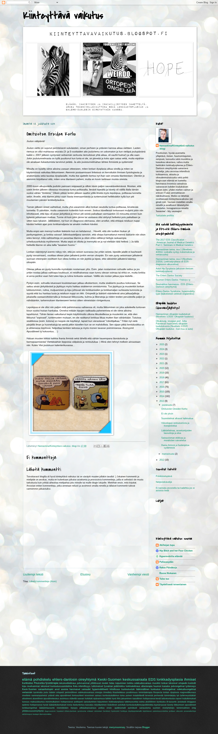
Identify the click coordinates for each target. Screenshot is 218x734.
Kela (75, 686)
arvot (57, 689)
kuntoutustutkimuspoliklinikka (139, 705)
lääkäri (52, 692)
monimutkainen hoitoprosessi (59, 702)
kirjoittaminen (100, 705)
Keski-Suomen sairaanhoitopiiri (37, 689)
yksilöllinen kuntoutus (155, 702)
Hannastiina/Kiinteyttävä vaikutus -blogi (176, 147)
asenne (64, 689)
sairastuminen (90, 702)
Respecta (157, 692)
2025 (162, 344)
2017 (162, 382)
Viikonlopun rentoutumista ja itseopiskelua (175, 424)
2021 (162, 363)
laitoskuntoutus (168, 699)
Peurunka (39, 682)
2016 (162, 387)
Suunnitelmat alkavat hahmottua (177, 418)
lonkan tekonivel (169, 683)
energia (98, 692)
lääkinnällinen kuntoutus (148, 689)
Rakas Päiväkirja (168, 567)
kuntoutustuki (128, 689)
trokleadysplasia (116, 702)
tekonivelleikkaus (67, 683)
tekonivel (45, 686)
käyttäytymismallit (135, 711)
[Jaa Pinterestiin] (108, 446)
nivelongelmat (168, 689)
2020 (162, 368)
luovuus (25, 702)
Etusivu (85, 574)
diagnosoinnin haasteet (54, 711)
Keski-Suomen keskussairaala (122, 679)
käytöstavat (147, 711)
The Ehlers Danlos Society (169, 275)
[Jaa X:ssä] (101, 446)
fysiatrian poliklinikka (114, 686)
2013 (162, 401)
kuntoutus (27, 682)
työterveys (190, 686)
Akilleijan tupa (167, 545)
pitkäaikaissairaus (88, 708)
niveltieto (26, 695)
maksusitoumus (37, 702)
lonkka (130, 683)
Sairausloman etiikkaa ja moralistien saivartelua (173, 439)
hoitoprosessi (36, 705)
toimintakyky (170, 695)
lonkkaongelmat (29, 708)
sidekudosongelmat (186, 689)
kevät (158, 699)
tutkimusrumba (131, 702)
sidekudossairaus (142, 683)
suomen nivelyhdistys (163, 708)
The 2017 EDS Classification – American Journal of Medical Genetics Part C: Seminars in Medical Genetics (175, 242)
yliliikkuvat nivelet (99, 683)
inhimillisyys (84, 686)
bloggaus (191, 702)
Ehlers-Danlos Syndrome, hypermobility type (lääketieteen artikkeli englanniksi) (175, 292)
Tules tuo (164, 579)
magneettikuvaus (188, 692)
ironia (69, 705)
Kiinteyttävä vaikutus (63, 16)
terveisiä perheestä (154, 695)
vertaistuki (27, 692)
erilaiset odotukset (94, 711)
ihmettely (107, 692)
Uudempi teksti (33, 574)
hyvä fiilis (116, 699)
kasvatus (89, 705)
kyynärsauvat (160, 705)
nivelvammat (33, 686)
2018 (162, 377)
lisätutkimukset (189, 699)
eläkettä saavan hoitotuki (81, 699)
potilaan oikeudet (176, 711)
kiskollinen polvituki (116, 705)
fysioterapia (51, 682)
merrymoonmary (117, 727)
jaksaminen (126, 699)
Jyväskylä (181, 702)
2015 (162, 391)
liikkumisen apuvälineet (185, 705)
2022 (162, 358)
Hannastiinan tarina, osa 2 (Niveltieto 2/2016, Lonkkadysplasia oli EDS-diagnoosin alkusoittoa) (174, 262)
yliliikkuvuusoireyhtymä (33, 711)
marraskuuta (168, 454)
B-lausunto (172, 702)
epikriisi (25, 705)
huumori (157, 686)
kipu (24, 686)
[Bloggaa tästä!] (98, 446)
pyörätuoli (132, 708)
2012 (162, 460)
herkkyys (123, 711)
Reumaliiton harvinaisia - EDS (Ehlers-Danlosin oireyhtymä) (175, 285)
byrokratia (38, 692)
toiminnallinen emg (186, 708)
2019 (162, 372)
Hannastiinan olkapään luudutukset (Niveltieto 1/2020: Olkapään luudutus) (174, 315)
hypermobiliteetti (100, 689)
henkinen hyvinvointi (111, 711)
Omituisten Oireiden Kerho (174, 409)
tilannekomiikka (45, 714)
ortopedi (60, 692)
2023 (162, 354)
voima (142, 702)
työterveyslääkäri (188, 695)
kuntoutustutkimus (111, 695)
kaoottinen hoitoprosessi (144, 699)
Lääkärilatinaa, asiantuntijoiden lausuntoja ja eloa (176, 431)
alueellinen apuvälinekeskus (46, 699)
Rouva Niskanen (167, 573)
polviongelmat (178, 686)
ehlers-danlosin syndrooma (75, 711)
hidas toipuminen (117, 683)
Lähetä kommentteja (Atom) (43, 581)
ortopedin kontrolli (187, 683)
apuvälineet (65, 695)
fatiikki (108, 699)
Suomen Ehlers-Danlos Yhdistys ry (173, 280)
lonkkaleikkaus (133, 686)
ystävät (51, 695)
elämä (27, 679)
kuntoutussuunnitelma (61, 686)
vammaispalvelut (39, 695)
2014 (162, 396)
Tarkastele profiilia (165, 215)
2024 (162, 349)
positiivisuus (132, 692)
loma (122, 695)
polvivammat (83, 683)
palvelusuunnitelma (160, 711)
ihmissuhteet (78, 695)
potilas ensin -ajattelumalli (112, 708)
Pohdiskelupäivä (164, 476)
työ (178, 695)
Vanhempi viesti (138, 574)
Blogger (146, 727)
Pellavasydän (166, 562)
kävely (170, 705)
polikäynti (78, 702)
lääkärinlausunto (47, 708)
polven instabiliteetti (135, 695)
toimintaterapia (145, 692)
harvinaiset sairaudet (80, 689)
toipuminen (102, 702)
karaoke (166, 686)
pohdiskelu (42, 679)
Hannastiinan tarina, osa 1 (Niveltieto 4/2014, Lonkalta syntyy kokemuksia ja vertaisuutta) (175, 252)
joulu (46, 692)
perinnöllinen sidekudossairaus (79, 692)
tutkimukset (97, 686)
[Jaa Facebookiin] (105, 446)
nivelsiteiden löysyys (67, 708)
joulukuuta (167, 405)
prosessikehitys (190, 711)
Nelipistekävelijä (164, 482)
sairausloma (145, 708)
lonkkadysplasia (170, 679)
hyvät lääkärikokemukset (54, 705)
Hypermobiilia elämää (170, 556)
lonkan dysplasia (171, 692)
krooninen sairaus (93, 695)
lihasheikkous (119, 692)
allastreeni (27, 699)
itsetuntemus (79, 705)
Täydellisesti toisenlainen (172, 584)
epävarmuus (99, 699)
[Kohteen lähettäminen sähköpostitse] (95, 446)
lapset (179, 699)
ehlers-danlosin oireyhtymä (74, 679)
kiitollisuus (115, 689)
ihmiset (190, 679)
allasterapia (146, 686)
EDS (152, 679)
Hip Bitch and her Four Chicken (176, 550)
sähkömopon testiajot (30, 714)
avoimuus (64, 699)
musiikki (156, 683)
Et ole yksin (167, 413)
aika (57, 695)
